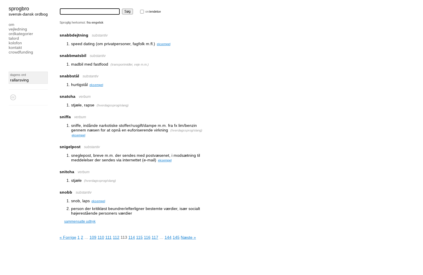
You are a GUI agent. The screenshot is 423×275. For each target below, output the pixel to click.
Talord (14, 38)
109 (92, 237)
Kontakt (15, 47)
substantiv (100, 35)
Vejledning (18, 29)
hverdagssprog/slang (112, 105)
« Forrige (68, 237)
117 (155, 237)
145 (176, 237)
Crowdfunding (21, 52)
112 (116, 237)
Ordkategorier (21, 33)
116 (147, 237)
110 (101, 237)
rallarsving (19, 80)
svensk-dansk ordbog (28, 14)
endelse (153, 11)
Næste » (188, 237)
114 (131, 237)
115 (139, 237)
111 (108, 237)
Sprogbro (19, 9)
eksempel (163, 44)
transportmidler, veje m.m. (130, 64)
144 (168, 237)
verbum (85, 97)
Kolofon (15, 43)
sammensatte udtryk (80, 221)
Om (11, 24)
